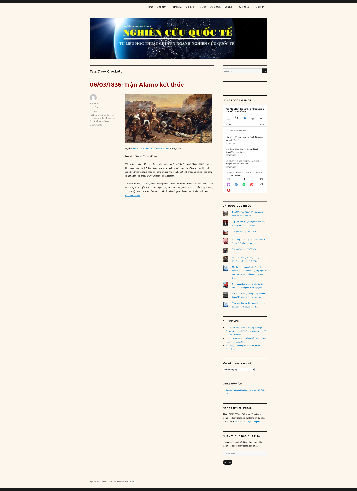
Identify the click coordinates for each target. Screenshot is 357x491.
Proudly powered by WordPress (123, 482)
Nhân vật (177, 7)
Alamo (98, 115)
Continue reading (132, 195)
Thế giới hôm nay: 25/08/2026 (244, 249)
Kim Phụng (95, 103)
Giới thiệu (244, 7)
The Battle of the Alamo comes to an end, (151, 148)
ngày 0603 (102, 118)
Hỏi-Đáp (202, 7)
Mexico (93, 118)
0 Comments (96, 125)
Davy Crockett (107, 115)
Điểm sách (215, 7)
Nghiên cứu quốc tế (98, 482)
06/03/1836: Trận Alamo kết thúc (137, 84)
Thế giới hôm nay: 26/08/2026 (244, 231)
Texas (106, 121)
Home (150, 7)
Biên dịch (161, 7)
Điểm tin (260, 7)
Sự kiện (190, 7)
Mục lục (228, 7)
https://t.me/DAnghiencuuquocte (248, 422)
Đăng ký (227, 462)
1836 (92, 115)
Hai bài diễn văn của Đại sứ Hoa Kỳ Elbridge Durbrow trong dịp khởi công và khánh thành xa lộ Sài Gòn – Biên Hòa (246, 331)
